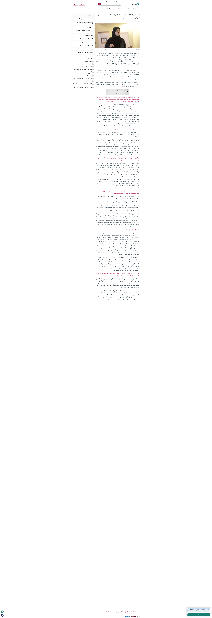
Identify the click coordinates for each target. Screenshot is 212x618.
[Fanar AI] (2, 615)
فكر (132, 8)
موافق (199, 614)
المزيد (93, 8)
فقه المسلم (100, 8)
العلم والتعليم (127, 616)
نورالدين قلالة (135, 21)
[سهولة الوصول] (75, 1)
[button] (108, 50)
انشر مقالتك (82, 4)
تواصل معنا (86, 8)
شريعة (126, 8)
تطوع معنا (75, 4)
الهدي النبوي (109, 8)
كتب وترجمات (118, 8)
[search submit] (99, 4)
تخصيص (192, 611)
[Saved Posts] (73, 1)
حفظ (136, 50)
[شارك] (2, 611)
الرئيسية (136, 8)
